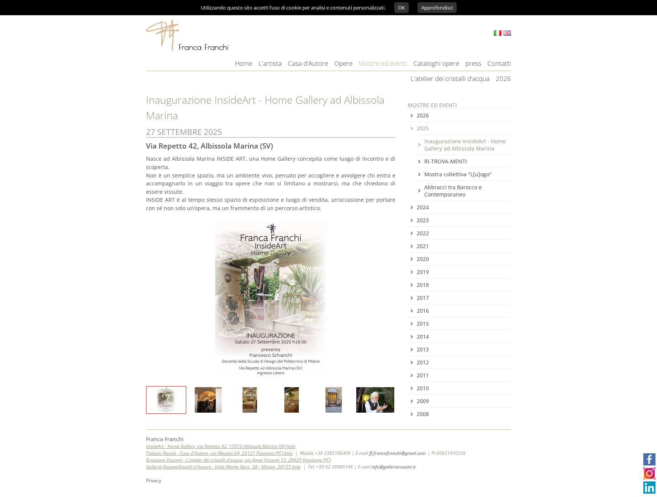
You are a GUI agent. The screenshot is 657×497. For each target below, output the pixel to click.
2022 (423, 233)
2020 (423, 259)
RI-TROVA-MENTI (445, 161)
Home (243, 63)
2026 (423, 115)
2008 (423, 414)
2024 (423, 207)
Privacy (153, 480)
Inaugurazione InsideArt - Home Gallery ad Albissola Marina (465, 145)
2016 (423, 310)
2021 (423, 246)
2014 (423, 336)
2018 (423, 284)
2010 (423, 388)
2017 (423, 297)
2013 (423, 349)
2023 (423, 220)
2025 (423, 128)
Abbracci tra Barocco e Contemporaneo (453, 191)
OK (401, 7)
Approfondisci (437, 7)
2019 (423, 271)
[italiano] (497, 33)
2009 (423, 401)
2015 (423, 323)
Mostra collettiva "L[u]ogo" (458, 174)
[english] (507, 33)
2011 (423, 375)
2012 (423, 362)
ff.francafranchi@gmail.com (397, 453)
